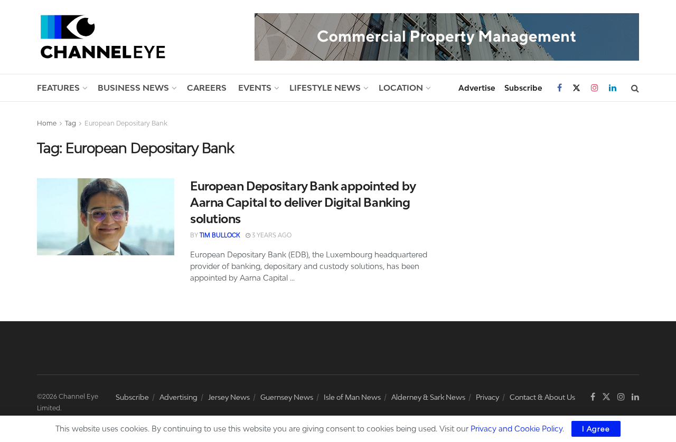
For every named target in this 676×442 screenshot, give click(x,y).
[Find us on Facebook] (559, 87)
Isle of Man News (352, 397)
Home (47, 123)
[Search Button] (635, 88)
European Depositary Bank (125, 123)
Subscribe (523, 87)
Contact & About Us (542, 397)
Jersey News (229, 397)
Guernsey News (286, 397)
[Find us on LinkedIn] (612, 87)
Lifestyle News (325, 87)
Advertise (476, 87)
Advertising (178, 397)
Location (401, 87)
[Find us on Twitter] (576, 88)
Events (254, 87)
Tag (70, 123)
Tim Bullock (220, 235)
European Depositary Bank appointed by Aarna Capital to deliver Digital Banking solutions (303, 202)
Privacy (487, 397)
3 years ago (271, 235)
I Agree (596, 429)
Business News (133, 87)
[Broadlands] (447, 36)
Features (58, 87)
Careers (207, 87)
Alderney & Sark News (428, 397)
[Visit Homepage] (103, 37)
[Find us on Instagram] (594, 87)
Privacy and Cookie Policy (516, 428)
